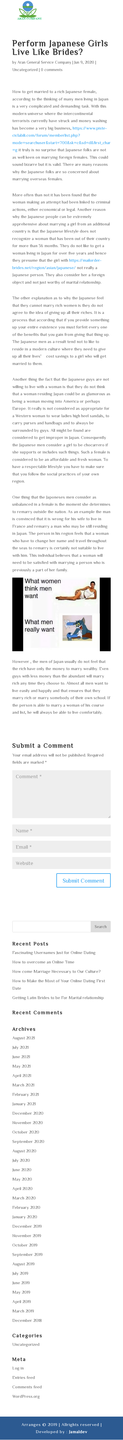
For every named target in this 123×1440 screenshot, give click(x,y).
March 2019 (23, 1311)
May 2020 (22, 1179)
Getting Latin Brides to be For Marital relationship (58, 997)
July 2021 (20, 1047)
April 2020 (22, 1188)
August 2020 (24, 1151)
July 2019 (20, 1273)
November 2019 (26, 1235)
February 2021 (25, 1094)
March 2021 (23, 1085)
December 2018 (27, 1320)
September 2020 (28, 1141)
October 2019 (24, 1245)
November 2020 (27, 1122)
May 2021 (21, 1066)
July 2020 (21, 1160)
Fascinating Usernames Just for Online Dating (54, 952)
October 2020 (25, 1132)
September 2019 (27, 1254)
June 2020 (21, 1169)
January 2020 (24, 1217)
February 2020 (26, 1207)
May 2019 (21, 1292)
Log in (18, 1368)
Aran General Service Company (44, 62)
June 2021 (21, 1056)
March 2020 (24, 1198)
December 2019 (27, 1226)
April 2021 (21, 1075)
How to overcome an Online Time (43, 962)
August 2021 (23, 1038)
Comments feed (27, 1387)
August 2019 (23, 1264)
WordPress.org (26, 1396)
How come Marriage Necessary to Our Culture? (56, 971)
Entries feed (23, 1377)
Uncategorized (25, 70)
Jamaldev (78, 1431)
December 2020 (27, 1113)
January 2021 (24, 1104)
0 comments (52, 70)
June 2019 (21, 1282)
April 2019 (21, 1301)
